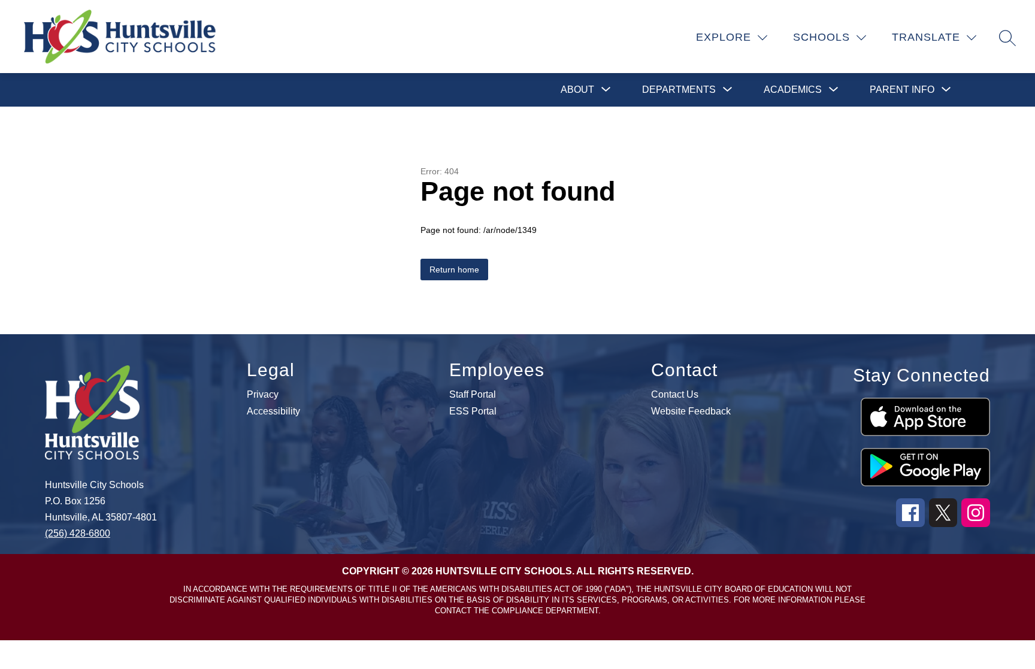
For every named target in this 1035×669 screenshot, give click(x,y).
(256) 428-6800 (77, 533)
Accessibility (273, 411)
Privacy (263, 394)
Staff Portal (472, 394)
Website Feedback (691, 411)
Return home (454, 269)
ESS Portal (473, 411)
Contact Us (674, 394)
